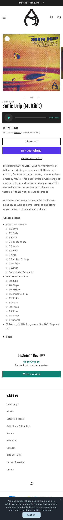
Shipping (17, 132)
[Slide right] (38, 97)
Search (10, 433)
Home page (12, 404)
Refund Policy (13, 455)
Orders (10, 469)
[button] (4, 17)
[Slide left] (24, 97)
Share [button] (9, 337)
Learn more (47, 510)
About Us (11, 440)
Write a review (31, 374)
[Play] (9, 118)
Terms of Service (15, 462)
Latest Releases (15, 419)
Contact (10, 447)
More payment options (31, 158)
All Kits (10, 411)
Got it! (31, 514)
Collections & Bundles (18, 426)
